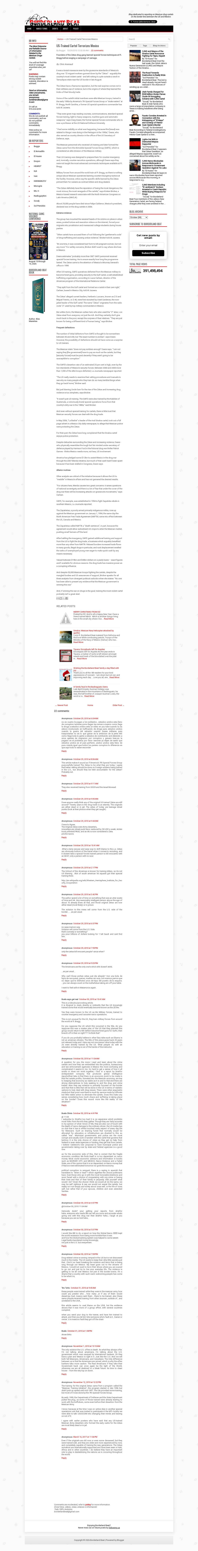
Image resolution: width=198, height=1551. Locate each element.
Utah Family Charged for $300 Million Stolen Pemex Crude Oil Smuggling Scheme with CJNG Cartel (153, 95)
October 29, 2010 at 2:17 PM (85, 867)
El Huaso (38, 156)
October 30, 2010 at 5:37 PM (85, 1229)
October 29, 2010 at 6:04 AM (85, 718)
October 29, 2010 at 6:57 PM (85, 923)
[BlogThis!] (60, 598)
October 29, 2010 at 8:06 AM (85, 759)
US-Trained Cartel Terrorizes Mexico (77, 46)
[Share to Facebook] (66, 598)
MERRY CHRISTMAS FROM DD (86, 612)
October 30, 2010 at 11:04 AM (86, 1058)
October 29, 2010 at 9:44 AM (85, 821)
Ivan (35, 176)
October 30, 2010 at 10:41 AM (92, 999)
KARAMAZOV (40, 181)
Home (29, 28)
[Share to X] (63, 598)
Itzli (35, 171)
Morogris (38, 186)
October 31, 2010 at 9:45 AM (83, 1288)
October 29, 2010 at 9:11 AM (85, 783)
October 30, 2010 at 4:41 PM (85, 1113)
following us (114, 1528)
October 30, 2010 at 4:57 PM (85, 1203)
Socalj (36, 201)
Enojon (37, 161)
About (65, 28)
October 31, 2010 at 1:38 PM (79, 1331)
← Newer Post (61, 705)
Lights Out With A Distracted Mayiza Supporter (150, 141)
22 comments (97, 50)
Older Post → (118, 705)
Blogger (120, 1540)
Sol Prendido (39, 206)
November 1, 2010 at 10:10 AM (86, 1346)
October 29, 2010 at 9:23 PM (85, 963)
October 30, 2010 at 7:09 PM (85, 1254)
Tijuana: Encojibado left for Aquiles (89, 649)
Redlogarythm (40, 196)
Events (55, 28)
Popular (133, 46)
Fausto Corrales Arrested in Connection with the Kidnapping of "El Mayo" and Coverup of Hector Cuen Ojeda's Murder (154, 120)
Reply (64, 751)
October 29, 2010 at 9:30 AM (85, 799)
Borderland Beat (97, 1540)
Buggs (37, 146)
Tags (145, 46)
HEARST (37, 166)
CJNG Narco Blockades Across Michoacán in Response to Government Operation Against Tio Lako (154, 164)
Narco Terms (41, 28)
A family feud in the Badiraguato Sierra (90, 687)
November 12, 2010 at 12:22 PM (87, 1382)
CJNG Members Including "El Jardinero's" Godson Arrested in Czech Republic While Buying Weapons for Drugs (154, 189)
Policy (75, 28)
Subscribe (148, 253)
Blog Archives (159, 46)
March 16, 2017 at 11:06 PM (85, 1437)
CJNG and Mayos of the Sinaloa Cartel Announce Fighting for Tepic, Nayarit (153, 53)
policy (36, 130)
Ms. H (36, 191)
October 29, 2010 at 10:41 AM (86, 845)
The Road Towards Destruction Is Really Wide (153, 74)
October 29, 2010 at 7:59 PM (85, 948)
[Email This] (57, 598)
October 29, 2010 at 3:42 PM (85, 894)
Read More (109, 619)
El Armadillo (39, 151)
